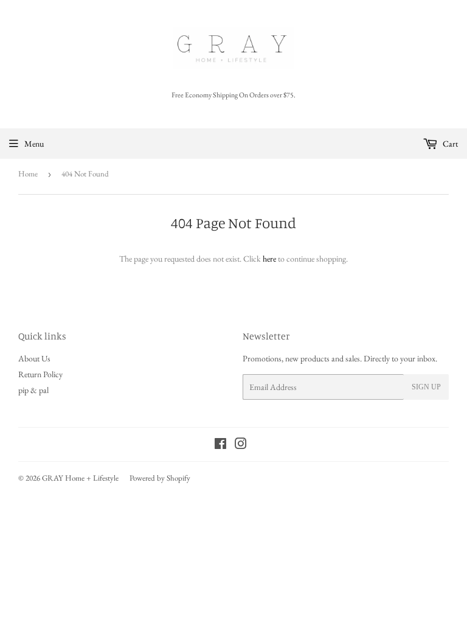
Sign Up (426, 387)
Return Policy (40, 374)
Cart (449, 143)
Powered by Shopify (160, 478)
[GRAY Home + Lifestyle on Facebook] (220, 445)
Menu (34, 143)
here (269, 258)
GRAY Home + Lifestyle (80, 478)
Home (28, 174)
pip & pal (33, 390)
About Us (34, 358)
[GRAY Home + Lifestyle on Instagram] (241, 445)
